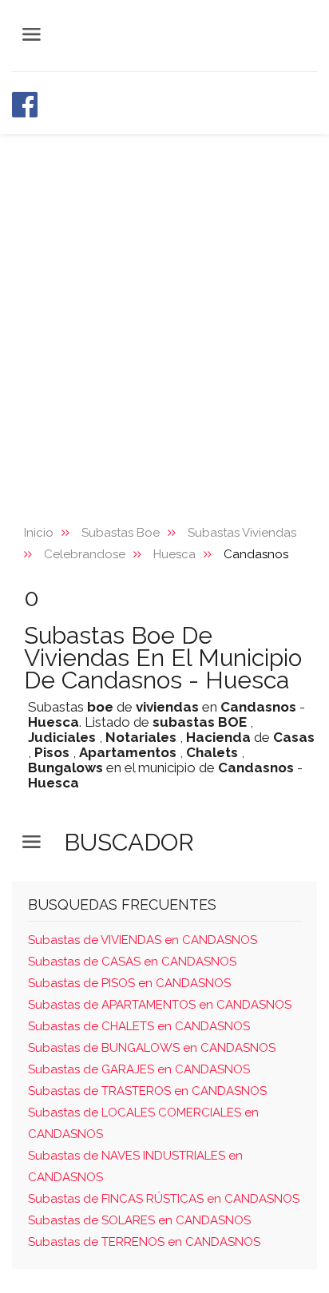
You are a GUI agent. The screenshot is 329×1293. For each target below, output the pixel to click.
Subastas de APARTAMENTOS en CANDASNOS (159, 1005)
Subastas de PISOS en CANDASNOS (129, 983)
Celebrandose (84, 554)
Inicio (39, 533)
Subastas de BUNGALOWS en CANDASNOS (151, 1048)
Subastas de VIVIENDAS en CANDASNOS (142, 940)
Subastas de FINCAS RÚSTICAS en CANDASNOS (163, 1199)
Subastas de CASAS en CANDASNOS (132, 961)
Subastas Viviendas (242, 533)
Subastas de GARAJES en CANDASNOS (139, 1069)
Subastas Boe (120, 533)
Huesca (174, 554)
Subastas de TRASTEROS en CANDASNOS (147, 1091)
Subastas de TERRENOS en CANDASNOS (144, 1242)
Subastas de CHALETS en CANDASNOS (139, 1026)
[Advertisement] (164, 306)
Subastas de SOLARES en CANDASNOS (139, 1220)
